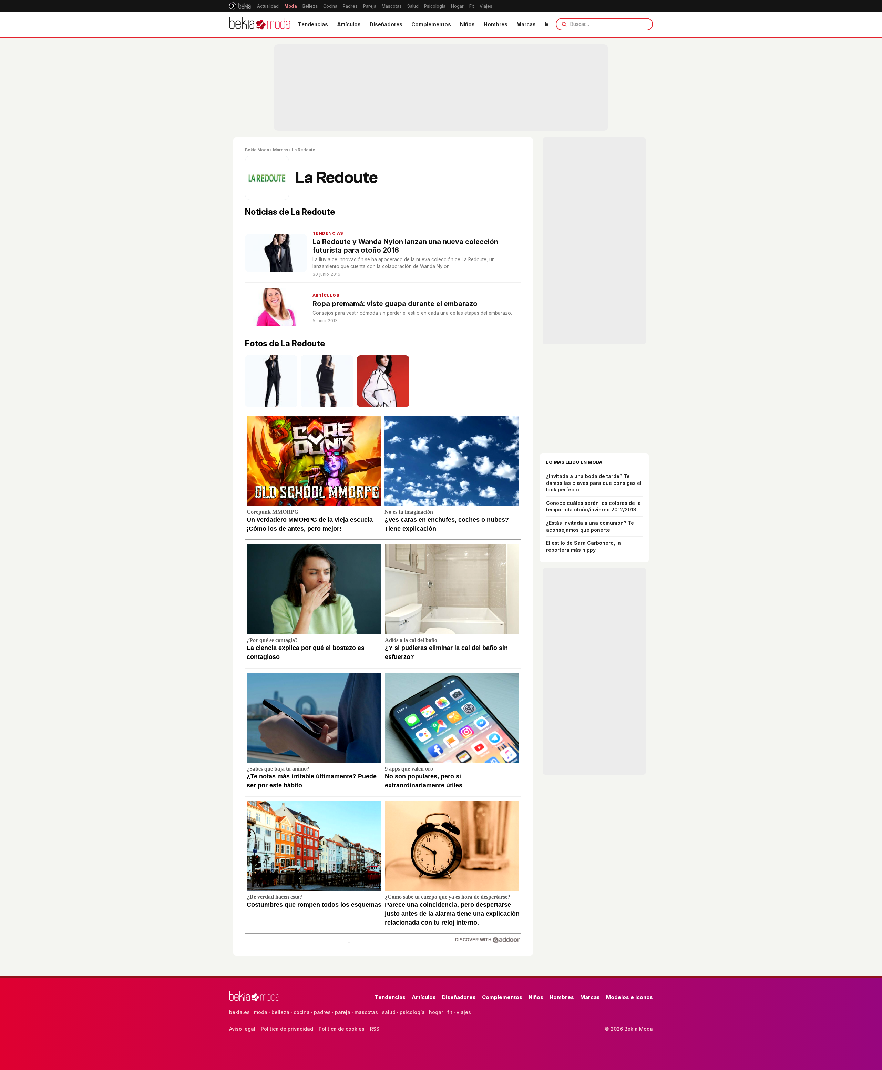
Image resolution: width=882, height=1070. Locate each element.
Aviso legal (242, 1029)
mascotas (366, 1012)
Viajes (486, 6)
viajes (464, 1012)
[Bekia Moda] (259, 24)
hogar (436, 1012)
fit (449, 1012)
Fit (471, 6)
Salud (413, 6)
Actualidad (268, 6)
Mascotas (392, 6)
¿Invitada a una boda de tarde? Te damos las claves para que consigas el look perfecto (594, 482)
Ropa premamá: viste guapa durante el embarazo (395, 303)
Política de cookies (342, 1029)
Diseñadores (386, 24)
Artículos (349, 24)
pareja (342, 1012)
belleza (280, 1012)
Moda (290, 6)
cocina (302, 1012)
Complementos (431, 24)
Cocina (330, 6)
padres (322, 1012)
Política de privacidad (287, 1029)
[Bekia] (240, 6)
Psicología (434, 6)
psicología (412, 1012)
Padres (350, 6)
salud (389, 1012)
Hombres (495, 24)
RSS (374, 1029)
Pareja (369, 6)
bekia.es (239, 1012)
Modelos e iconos (629, 997)
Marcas (526, 24)
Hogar (457, 6)
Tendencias (313, 24)
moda (260, 1012)
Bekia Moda (257, 149)
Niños (467, 24)
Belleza (310, 6)
